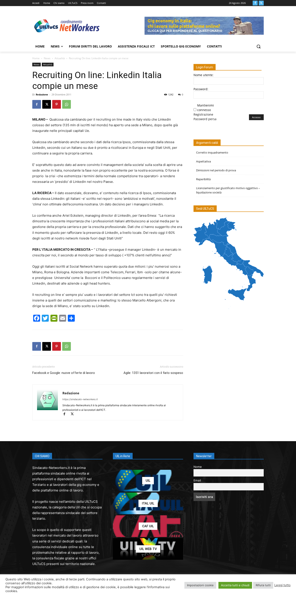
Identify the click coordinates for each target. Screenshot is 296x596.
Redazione (42, 94)
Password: (201, 89)
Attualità (60, 58)
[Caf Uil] (148, 526)
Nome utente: (203, 75)
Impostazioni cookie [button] (200, 585)
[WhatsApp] (66, 104)
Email (197, 480)
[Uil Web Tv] (148, 549)
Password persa (205, 119)
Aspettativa (203, 161)
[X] (261, 3)
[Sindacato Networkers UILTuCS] (67, 25)
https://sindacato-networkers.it (80, 399)
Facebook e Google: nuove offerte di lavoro (63, 373)
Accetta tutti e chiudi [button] (235, 585)
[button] (258, 46)
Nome (198, 466)
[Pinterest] (56, 104)
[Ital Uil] (148, 503)
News (47, 58)
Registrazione (203, 114)
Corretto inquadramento (212, 152)
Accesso (256, 117)
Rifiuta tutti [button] (263, 585)
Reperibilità (203, 179)
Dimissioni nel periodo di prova (216, 170)
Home (36, 58)
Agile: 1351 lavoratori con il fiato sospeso (153, 373)
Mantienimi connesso (205, 107)
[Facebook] (255, 3)
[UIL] (148, 480)
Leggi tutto (282, 585)
